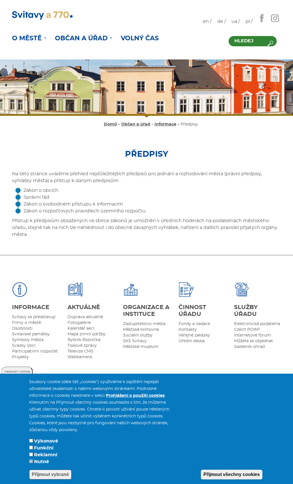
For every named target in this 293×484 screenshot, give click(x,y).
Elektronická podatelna (257, 324)
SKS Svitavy (135, 341)
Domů (110, 124)
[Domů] (42, 15)
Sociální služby (138, 335)
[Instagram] (275, 18)
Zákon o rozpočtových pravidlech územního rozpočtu (84, 211)
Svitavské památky (31, 334)
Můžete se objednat (253, 341)
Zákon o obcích (40, 190)
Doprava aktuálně (85, 317)
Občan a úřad (82, 38)
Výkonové (46, 441)
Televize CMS (80, 351)
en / (207, 21)
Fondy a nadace (194, 324)
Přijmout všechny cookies (231, 474)
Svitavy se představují (34, 317)
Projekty (20, 357)
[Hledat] (270, 43)
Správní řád (36, 197)
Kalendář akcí (81, 328)
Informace (165, 124)
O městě (27, 38)
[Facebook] (261, 18)
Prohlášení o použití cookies (135, 396)
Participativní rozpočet (35, 351)
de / (221, 21)
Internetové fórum (252, 335)
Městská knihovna (141, 330)
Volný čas (140, 38)
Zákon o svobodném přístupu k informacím (73, 204)
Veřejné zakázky (194, 335)
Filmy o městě (26, 323)
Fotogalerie (79, 323)
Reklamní (45, 455)
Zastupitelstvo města (144, 324)
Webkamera (80, 357)
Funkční (44, 448)
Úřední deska (192, 341)
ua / (235, 21)
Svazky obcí (23, 346)
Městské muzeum (141, 347)
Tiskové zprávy (82, 346)
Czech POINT (247, 330)
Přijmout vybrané (50, 474)
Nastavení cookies (17, 371)
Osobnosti (22, 328)
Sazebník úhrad (249, 347)
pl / (249, 21)
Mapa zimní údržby (87, 334)
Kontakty (188, 330)
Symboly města (27, 340)
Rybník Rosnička (84, 340)
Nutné (41, 461)
